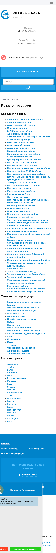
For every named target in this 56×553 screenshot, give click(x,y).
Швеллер (12, 373)
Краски (11, 305)
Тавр (9, 396)
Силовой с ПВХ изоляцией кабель (25, 120)
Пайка (10, 322)
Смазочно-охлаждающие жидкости (26, 334)
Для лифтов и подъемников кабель (26, 174)
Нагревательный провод (20, 203)
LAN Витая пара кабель (19, 131)
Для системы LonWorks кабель (23, 185)
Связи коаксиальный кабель (22, 231)
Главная (5, 99)
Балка (10, 370)
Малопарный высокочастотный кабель (28, 200)
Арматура (12, 364)
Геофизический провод (19, 157)
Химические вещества (19, 351)
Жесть (10, 401)
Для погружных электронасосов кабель (28, 177)
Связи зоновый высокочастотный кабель (29, 228)
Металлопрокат (12, 358)
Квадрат (11, 381)
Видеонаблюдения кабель (21, 151)
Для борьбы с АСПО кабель (22, 162)
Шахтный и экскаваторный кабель (25, 292)
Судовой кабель (16, 269)
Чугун (10, 421)
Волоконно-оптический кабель (23, 154)
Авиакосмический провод (21, 125)
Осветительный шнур (18, 211)
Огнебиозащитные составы (21, 319)
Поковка (11, 413)
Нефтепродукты (16, 316)
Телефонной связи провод (21, 272)
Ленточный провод (17, 197)
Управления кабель (17, 286)
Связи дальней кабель (19, 226)
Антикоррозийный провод (21, 148)
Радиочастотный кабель (20, 217)
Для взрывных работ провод (22, 165)
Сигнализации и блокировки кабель (26, 243)
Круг (9, 384)
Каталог (5, 443)
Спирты (11, 336)
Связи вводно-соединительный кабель (27, 223)
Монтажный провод (17, 128)
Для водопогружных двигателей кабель (28, 168)
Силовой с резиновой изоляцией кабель (28, 260)
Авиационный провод (18, 134)
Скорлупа (12, 419)
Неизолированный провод (21, 206)
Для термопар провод (19, 188)
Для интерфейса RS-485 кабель (24, 171)
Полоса (11, 390)
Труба (10, 367)
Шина (10, 407)
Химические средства (18, 354)
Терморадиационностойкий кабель (26, 274)
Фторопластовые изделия (21, 348)
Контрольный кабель (18, 194)
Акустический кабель (18, 145)
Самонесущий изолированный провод (27, 220)
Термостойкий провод (19, 277)
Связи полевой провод (19, 240)
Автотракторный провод (20, 142)
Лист (9, 376)
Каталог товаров (28, 72)
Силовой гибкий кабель (20, 122)
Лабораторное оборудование (23, 308)
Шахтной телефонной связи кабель (26, 289)
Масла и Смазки (15, 313)
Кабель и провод (13, 114)
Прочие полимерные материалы (24, 331)
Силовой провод (16, 246)
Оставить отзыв (29, 475)
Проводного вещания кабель (22, 214)
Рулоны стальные (16, 378)
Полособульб (14, 410)
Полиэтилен (13, 325)
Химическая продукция (18, 296)
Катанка (11, 404)
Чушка (10, 416)
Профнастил (14, 398)
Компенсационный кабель (21, 191)
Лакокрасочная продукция (21, 311)
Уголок (11, 387)
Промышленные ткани (19, 328)
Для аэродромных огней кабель (24, 160)
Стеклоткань (14, 339)
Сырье (10, 342)
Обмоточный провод (18, 208)
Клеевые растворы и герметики (24, 302)
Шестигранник (15, 393)
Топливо (11, 345)
